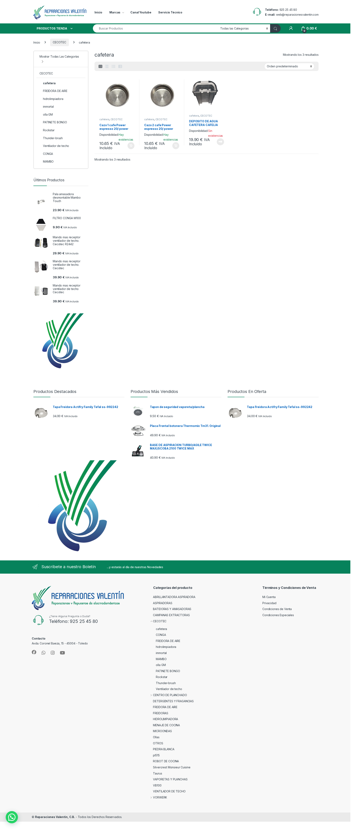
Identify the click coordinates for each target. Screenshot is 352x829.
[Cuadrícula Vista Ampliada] (107, 66)
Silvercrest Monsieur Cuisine (171, 767)
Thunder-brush (53, 138)
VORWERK (160, 797)
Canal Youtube (140, 12)
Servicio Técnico (170, 12)
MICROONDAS (162, 731)
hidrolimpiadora (53, 99)
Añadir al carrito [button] (130, 145)
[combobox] (155, 28)
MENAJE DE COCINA (166, 725)
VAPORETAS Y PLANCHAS (170, 779)
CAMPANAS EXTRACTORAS (171, 615)
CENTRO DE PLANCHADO (170, 695)
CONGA (48, 153)
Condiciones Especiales (278, 615)
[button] (12, 817)
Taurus (157, 773)
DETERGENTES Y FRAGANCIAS (173, 701)
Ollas (156, 737)
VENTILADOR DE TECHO (169, 791)
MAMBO (48, 161)
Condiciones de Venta (277, 609)
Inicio (98, 12)
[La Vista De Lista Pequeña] (120, 66)
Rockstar (49, 130)
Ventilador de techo (56, 146)
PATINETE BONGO (55, 122)
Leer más (220, 141)
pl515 (156, 755)
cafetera (104, 119)
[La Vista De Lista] (113, 66)
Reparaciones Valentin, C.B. (55, 817)
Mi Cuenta (269, 597)
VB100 (157, 785)
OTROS (158, 743)
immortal (48, 106)
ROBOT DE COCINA (166, 761)
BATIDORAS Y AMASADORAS (172, 609)
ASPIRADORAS (162, 603)
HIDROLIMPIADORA (165, 719)
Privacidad (269, 603)
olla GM (48, 114)
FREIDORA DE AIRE (55, 91)
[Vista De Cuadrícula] (100, 66)
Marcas (114, 12)
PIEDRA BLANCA (163, 749)
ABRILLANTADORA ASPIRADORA (174, 597)
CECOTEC (59, 42)
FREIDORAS (160, 713)
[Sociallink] (34, 652)
